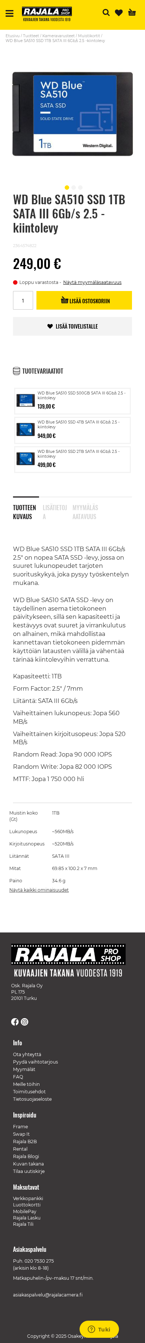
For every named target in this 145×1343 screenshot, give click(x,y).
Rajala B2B (25, 1141)
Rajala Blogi (26, 1156)
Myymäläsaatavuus (85, 510)
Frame (20, 1126)
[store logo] (50, 15)
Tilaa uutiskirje (29, 1171)
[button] (65, 186)
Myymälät (24, 1069)
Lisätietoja (55, 510)
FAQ (18, 1077)
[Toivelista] (119, 13)
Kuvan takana (28, 1164)
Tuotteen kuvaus (24, 510)
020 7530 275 (39, 1261)
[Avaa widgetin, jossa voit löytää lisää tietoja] (99, 1330)
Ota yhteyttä (27, 1054)
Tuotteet (31, 35)
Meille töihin (26, 1084)
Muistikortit (89, 35)
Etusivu (13, 35)
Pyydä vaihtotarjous (35, 1062)
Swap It (21, 1134)
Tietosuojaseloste (32, 1099)
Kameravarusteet (58, 35)
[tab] (28, 507)
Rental (20, 1149)
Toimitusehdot (29, 1091)
